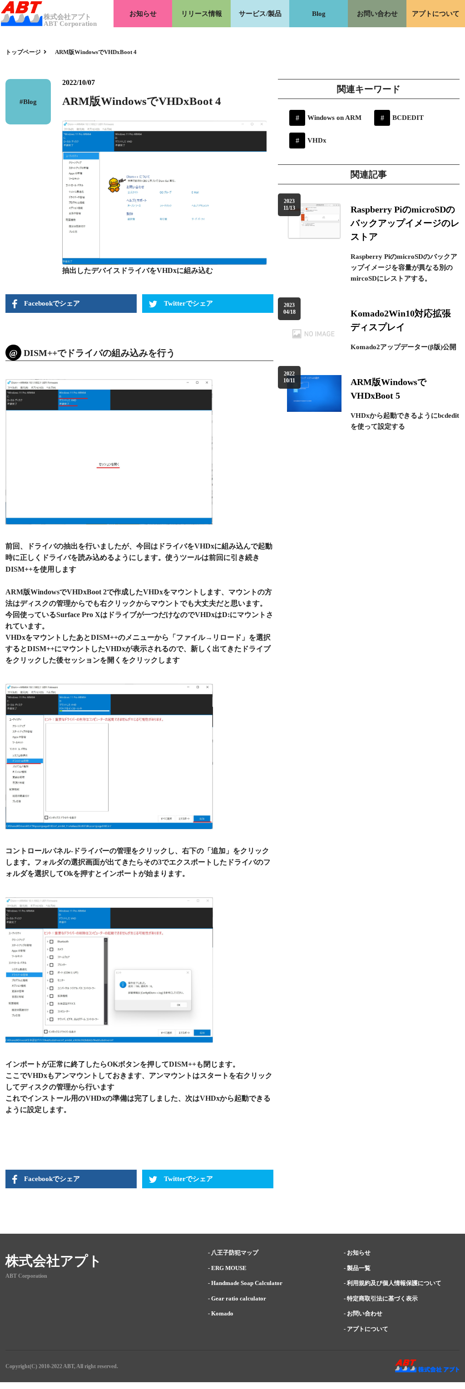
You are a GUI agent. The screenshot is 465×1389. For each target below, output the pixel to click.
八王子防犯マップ (234, 1252)
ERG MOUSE (229, 1268)
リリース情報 (201, 13)
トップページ (23, 52)
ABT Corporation (26, 1276)
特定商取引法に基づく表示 (382, 1298)
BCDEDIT (408, 117)
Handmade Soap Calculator (246, 1283)
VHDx (316, 140)
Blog (319, 13)
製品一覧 (359, 1268)
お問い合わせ (377, 13)
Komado (222, 1313)
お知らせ (143, 13)
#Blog (28, 102)
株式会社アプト (53, 1260)
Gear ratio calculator (238, 1298)
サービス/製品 (260, 13)
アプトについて (436, 13)
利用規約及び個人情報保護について (394, 1283)
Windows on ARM (334, 117)
